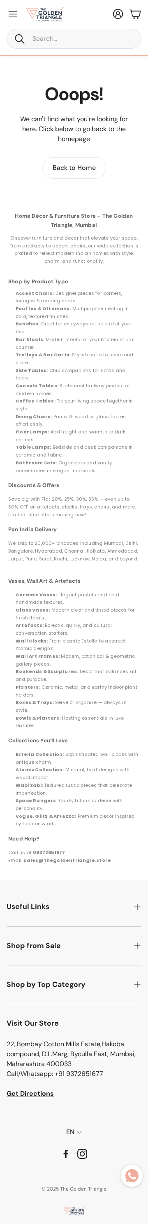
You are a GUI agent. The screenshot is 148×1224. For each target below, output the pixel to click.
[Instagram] (82, 1154)
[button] (74, 38)
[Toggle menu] (13, 14)
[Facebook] (66, 1154)
